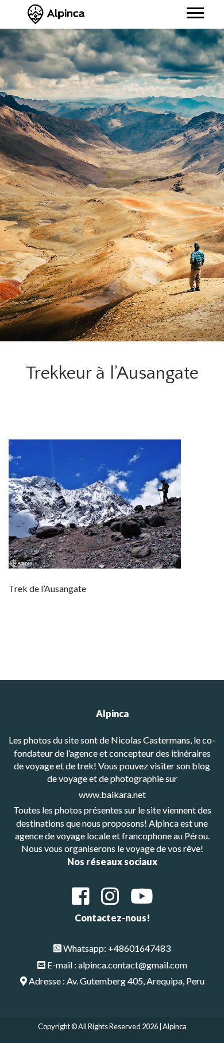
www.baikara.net (112, 794)
